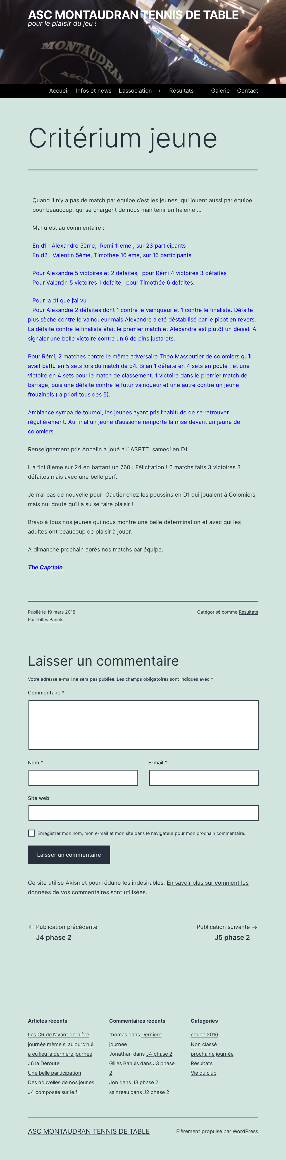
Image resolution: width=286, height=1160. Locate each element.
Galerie (220, 90)
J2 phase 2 (156, 1092)
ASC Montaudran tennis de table (133, 15)
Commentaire (46, 693)
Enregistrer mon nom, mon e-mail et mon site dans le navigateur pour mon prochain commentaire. (141, 833)
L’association (135, 90)
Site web (38, 798)
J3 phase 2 (145, 1082)
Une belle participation (54, 1073)
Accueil (59, 90)
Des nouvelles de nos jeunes (61, 1082)
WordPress (245, 1131)
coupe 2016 (204, 1034)
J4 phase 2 (159, 1054)
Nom (35, 762)
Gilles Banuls (49, 619)
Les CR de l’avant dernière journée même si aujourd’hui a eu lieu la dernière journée (60, 1044)
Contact (247, 90)
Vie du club (203, 1073)
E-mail (157, 762)
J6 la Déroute (43, 1063)
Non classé (204, 1044)
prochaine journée (212, 1054)
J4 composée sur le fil (54, 1092)
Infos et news (93, 90)
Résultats (181, 90)
